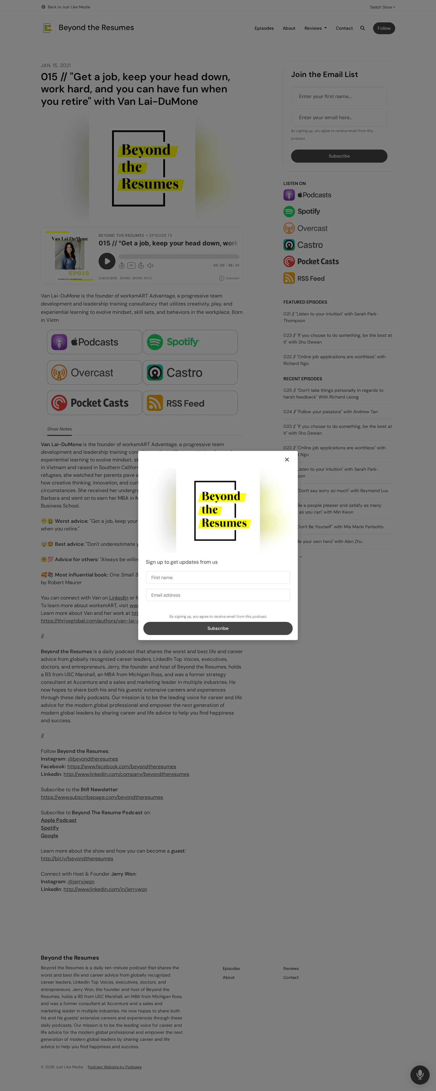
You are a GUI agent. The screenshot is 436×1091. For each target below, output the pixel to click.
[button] (287, 460)
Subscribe (218, 628)
